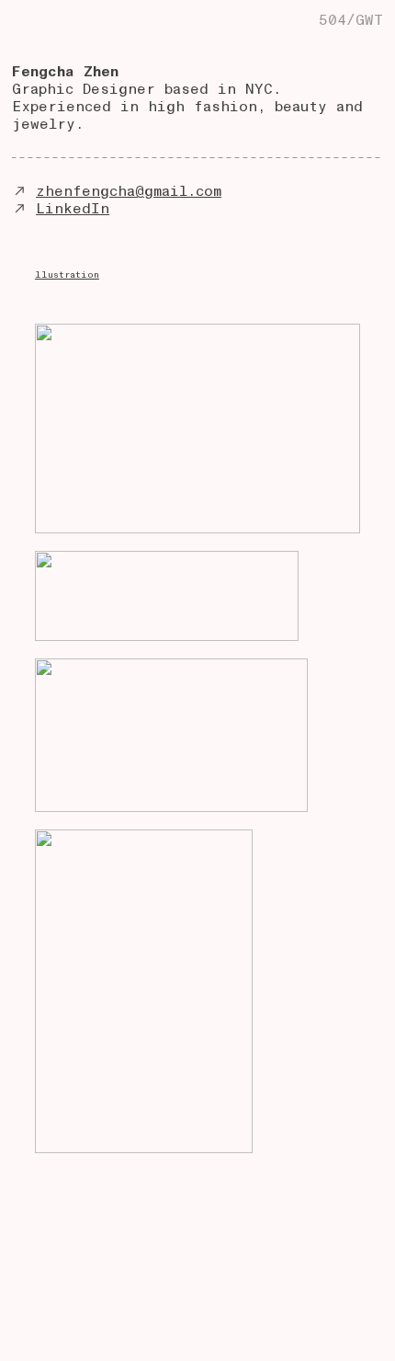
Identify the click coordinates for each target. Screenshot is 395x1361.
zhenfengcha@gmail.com (128, 191)
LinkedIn (72, 209)
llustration (67, 275)
